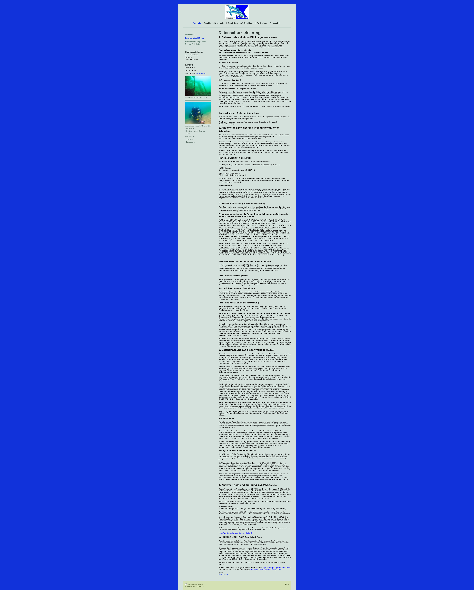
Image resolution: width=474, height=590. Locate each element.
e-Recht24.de (223, 574)
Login (287, 584)
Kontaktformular (200, 73)
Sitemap (200, 584)
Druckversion (192, 584)
